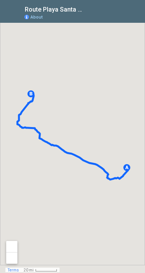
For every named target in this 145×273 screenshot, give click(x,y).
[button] (127, 168)
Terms (13, 270)
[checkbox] (89, 8)
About (37, 17)
